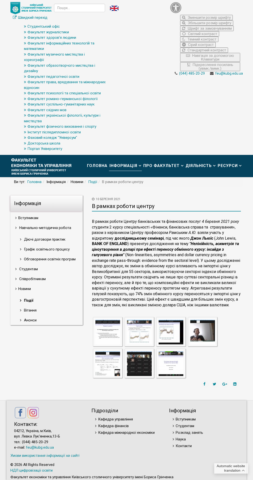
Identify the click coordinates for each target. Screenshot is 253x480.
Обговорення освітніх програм (49, 259)
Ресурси (228, 165)
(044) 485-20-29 (192, 73)
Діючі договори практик (44, 239)
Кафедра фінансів (113, 426)
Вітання (30, 310)
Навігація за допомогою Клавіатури (212, 57)
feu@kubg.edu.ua (229, 73)
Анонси (30, 320)
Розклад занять (189, 432)
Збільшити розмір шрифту (209, 23)
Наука (181, 439)
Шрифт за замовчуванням (209, 28)
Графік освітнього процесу (46, 249)
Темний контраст (201, 39)
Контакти (184, 446)
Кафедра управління (115, 419)
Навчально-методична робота (44, 228)
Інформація (123, 165)
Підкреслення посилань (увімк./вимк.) (212, 67)
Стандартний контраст (206, 50)
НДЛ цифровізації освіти (31, 470)
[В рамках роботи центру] (107, 332)
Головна (97, 165)
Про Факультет (161, 165)
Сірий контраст (200, 44)
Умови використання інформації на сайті (45, 455)
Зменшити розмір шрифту (209, 17)
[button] (205, 7)
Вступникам (186, 419)
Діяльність (199, 165)
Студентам (28, 269)
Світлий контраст (202, 34)
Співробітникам (32, 279)
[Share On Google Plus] (225, 384)
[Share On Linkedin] (235, 384)
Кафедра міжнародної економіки (126, 432)
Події (92, 182)
